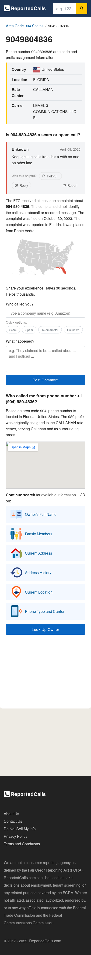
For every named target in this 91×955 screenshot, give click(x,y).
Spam (29, 330)
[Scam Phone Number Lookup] (25, 9)
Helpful (52, 176)
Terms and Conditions (22, 843)
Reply (24, 185)
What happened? (20, 341)
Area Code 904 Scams (24, 25)
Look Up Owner (45, 629)
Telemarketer (50, 330)
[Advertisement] (45, 673)
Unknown (73, 330)
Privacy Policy (15, 836)
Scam (13, 330)
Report (72, 185)
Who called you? (20, 304)
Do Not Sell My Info (20, 828)
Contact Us (13, 821)
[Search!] (81, 8)
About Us (11, 813)
